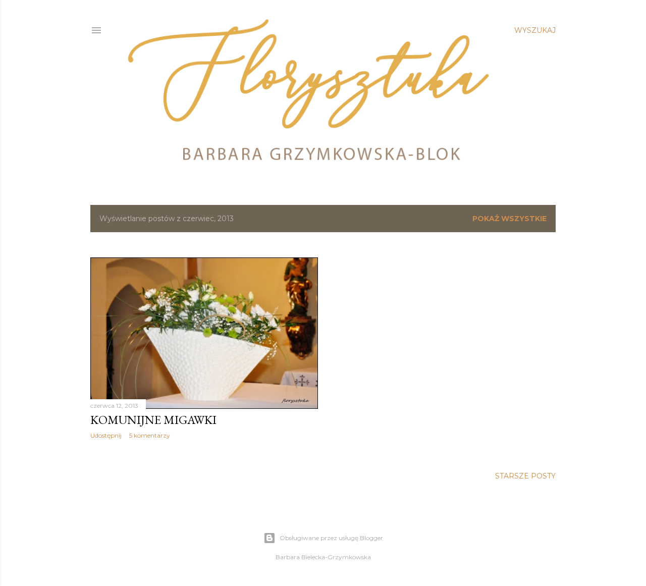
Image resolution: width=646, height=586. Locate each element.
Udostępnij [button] (106, 435)
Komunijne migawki (153, 420)
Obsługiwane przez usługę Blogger (331, 538)
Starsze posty (525, 476)
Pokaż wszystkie (509, 218)
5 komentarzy (149, 435)
